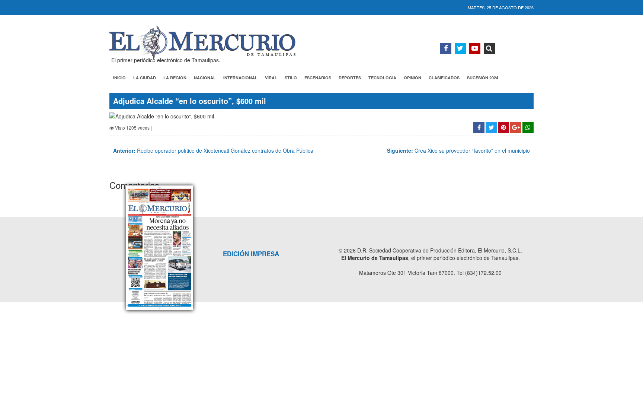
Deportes (350, 77)
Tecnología (382, 77)
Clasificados (444, 77)
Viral (271, 77)
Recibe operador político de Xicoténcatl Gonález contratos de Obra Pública (213, 150)
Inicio (119, 77)
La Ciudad (144, 77)
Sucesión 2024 (482, 77)
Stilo (291, 77)
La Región (174, 77)
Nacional (205, 77)
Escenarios (317, 77)
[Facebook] (445, 48)
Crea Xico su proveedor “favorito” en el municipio (458, 150)
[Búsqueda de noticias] (489, 48)
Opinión (412, 77)
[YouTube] (474, 48)
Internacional (240, 77)
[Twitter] (460, 48)
